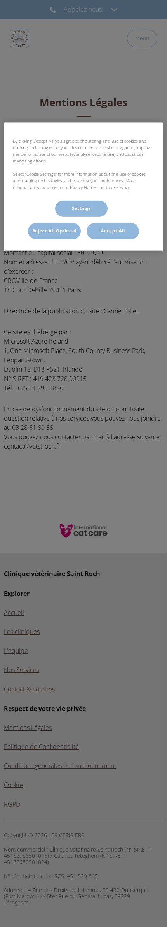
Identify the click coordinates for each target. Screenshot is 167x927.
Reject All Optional (54, 231)
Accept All (113, 231)
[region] (83, 186)
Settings (81, 208)
